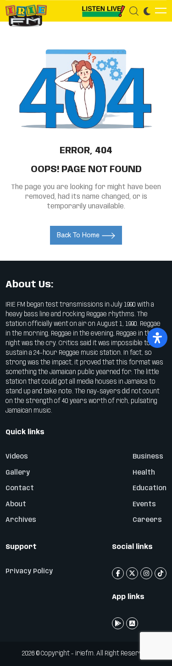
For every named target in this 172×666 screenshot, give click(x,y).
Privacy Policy (29, 571)
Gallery (18, 473)
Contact (20, 488)
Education (149, 488)
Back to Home (78, 235)
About (16, 504)
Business (148, 456)
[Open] (157, 338)
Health (144, 473)
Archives (21, 520)
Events (144, 504)
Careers (147, 520)
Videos (17, 456)
